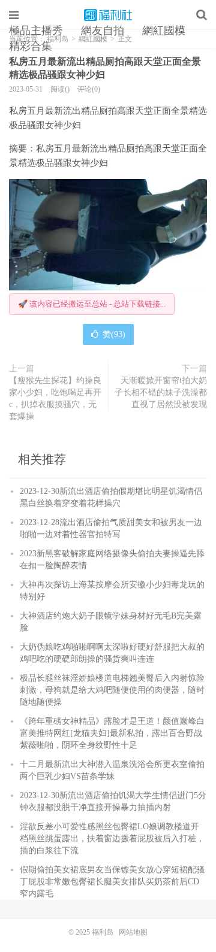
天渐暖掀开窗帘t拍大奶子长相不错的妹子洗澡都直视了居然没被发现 (161, 392)
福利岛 (108, 15)
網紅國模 (163, 31)
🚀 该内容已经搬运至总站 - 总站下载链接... (92, 303)
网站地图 (133, 932)
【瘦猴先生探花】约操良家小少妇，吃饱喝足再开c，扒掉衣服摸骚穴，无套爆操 (55, 398)
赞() (114, 334)
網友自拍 (102, 31)
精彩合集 (30, 46)
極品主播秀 (36, 31)
